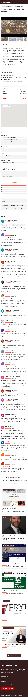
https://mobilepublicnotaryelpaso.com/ (12, 81)
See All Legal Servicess (14, 655)
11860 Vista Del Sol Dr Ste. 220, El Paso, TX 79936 (14, 77)
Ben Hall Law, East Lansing (8, 535)
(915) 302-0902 (6, 79)
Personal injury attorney (8, 545)
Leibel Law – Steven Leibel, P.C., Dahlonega (12, 563)
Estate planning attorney (8, 490)
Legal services (6, 517)
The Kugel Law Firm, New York (9, 646)
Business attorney (7, 572)
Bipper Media (10, 672)
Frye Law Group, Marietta (8, 619)
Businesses (7, 6)
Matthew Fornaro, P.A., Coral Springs (11, 590)
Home (2, 6)
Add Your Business (8, 688)
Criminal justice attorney (8, 628)
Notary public (13, 14)
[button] (25, 26)
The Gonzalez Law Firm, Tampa (9, 508)
